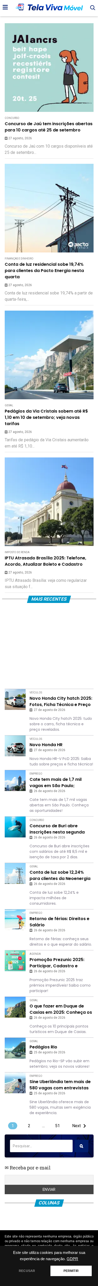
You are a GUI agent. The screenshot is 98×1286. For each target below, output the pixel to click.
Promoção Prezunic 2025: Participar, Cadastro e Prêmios (57, 963)
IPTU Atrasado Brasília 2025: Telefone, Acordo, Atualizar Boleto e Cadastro (45, 561)
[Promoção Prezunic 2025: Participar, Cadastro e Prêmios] (15, 960)
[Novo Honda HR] (15, 745)
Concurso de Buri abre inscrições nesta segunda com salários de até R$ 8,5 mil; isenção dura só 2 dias (58, 829)
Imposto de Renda (17, 552)
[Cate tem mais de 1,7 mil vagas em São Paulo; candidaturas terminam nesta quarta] (15, 780)
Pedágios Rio (43, 1047)
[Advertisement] (49, 647)
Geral (9, 405)
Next (76, 1125)
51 (57, 1125)
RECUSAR (27, 1271)
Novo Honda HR (46, 745)
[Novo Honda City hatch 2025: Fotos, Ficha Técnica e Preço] (15, 699)
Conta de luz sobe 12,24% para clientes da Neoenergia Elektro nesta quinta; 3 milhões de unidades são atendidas (60, 875)
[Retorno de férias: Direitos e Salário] (15, 919)
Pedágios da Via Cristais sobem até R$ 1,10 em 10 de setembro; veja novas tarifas (46, 417)
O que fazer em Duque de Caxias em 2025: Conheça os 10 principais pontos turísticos (61, 1009)
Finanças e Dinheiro (19, 258)
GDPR (72, 1259)
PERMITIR (71, 1271)
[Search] (81, 1146)
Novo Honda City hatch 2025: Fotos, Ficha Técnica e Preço (61, 701)
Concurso (12, 118)
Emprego (36, 773)
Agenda (35, 953)
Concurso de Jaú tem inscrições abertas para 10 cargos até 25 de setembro (49, 127)
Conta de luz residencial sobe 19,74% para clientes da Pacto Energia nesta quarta (44, 270)
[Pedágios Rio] (15, 1048)
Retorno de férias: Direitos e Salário (59, 922)
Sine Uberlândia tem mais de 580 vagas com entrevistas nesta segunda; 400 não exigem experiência (60, 1085)
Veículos (36, 692)
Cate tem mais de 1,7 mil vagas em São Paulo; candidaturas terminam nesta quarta (56, 782)
